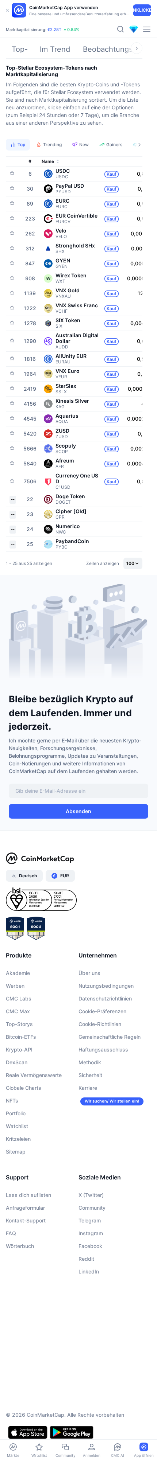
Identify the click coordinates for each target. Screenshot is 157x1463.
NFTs (12, 1100)
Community (92, 1208)
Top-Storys (19, 1024)
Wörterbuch (20, 1246)
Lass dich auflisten (28, 1195)
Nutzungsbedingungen (106, 986)
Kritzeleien (18, 1139)
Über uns (89, 973)
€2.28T (54, 29)
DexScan (16, 1062)
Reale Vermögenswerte (34, 1075)
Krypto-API (19, 1049)
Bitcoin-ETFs (21, 1037)
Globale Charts (23, 1088)
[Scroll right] (136, 48)
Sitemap (16, 1151)
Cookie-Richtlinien (99, 1024)
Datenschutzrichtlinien (105, 998)
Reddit (86, 1259)
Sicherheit (90, 1075)
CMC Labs (18, 998)
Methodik (89, 1062)
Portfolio (16, 1113)
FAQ (11, 1233)
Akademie (18, 973)
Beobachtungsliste (115, 49)
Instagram (90, 1233)
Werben (15, 986)
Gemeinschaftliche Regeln (109, 1037)
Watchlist (17, 1126)
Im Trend (55, 49)
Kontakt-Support (26, 1220)
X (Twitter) (91, 1195)
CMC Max (18, 1011)
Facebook (90, 1246)
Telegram (89, 1220)
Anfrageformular (25, 1208)
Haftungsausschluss (103, 1049)
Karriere (87, 1088)
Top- (20, 49)
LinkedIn (88, 1271)
